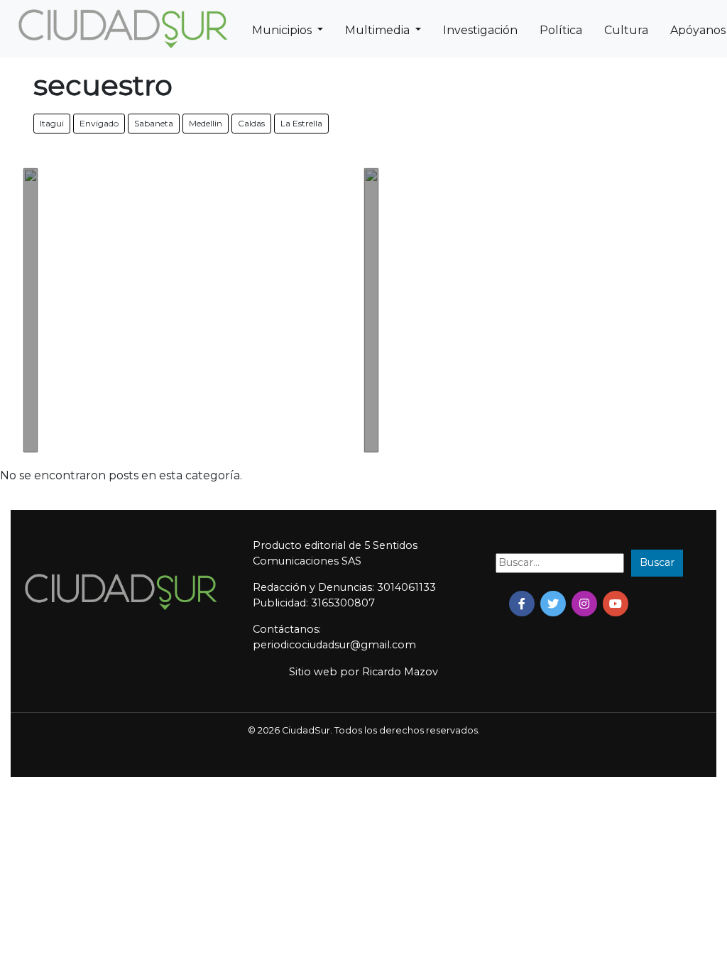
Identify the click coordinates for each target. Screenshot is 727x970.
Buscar (657, 562)
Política (561, 30)
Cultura (626, 30)
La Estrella (301, 123)
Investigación (480, 30)
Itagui (52, 123)
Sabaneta (153, 123)
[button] (522, 603)
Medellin (205, 123)
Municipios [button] (283, 30)
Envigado (99, 123)
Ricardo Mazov (400, 671)
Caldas (251, 123)
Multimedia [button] (378, 30)
